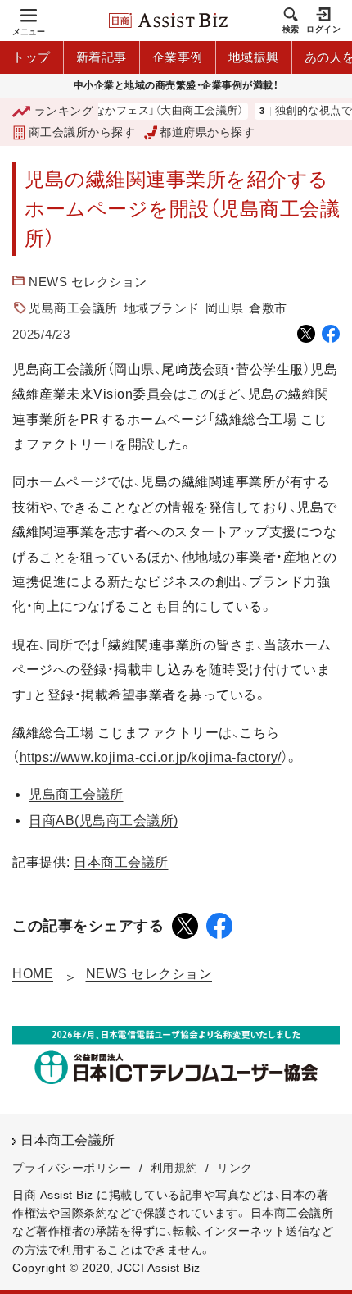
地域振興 (253, 57)
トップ (31, 57)
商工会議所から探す (82, 132)
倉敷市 (268, 308)
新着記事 (101, 57)
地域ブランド (162, 308)
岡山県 (224, 308)
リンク (235, 1167)
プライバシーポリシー (71, 1167)
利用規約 (174, 1167)
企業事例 (177, 57)
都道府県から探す (207, 132)
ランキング (63, 110)
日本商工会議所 (121, 862)
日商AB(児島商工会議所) (103, 820)
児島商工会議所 (73, 308)
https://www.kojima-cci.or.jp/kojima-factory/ (151, 757)
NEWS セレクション (88, 282)
